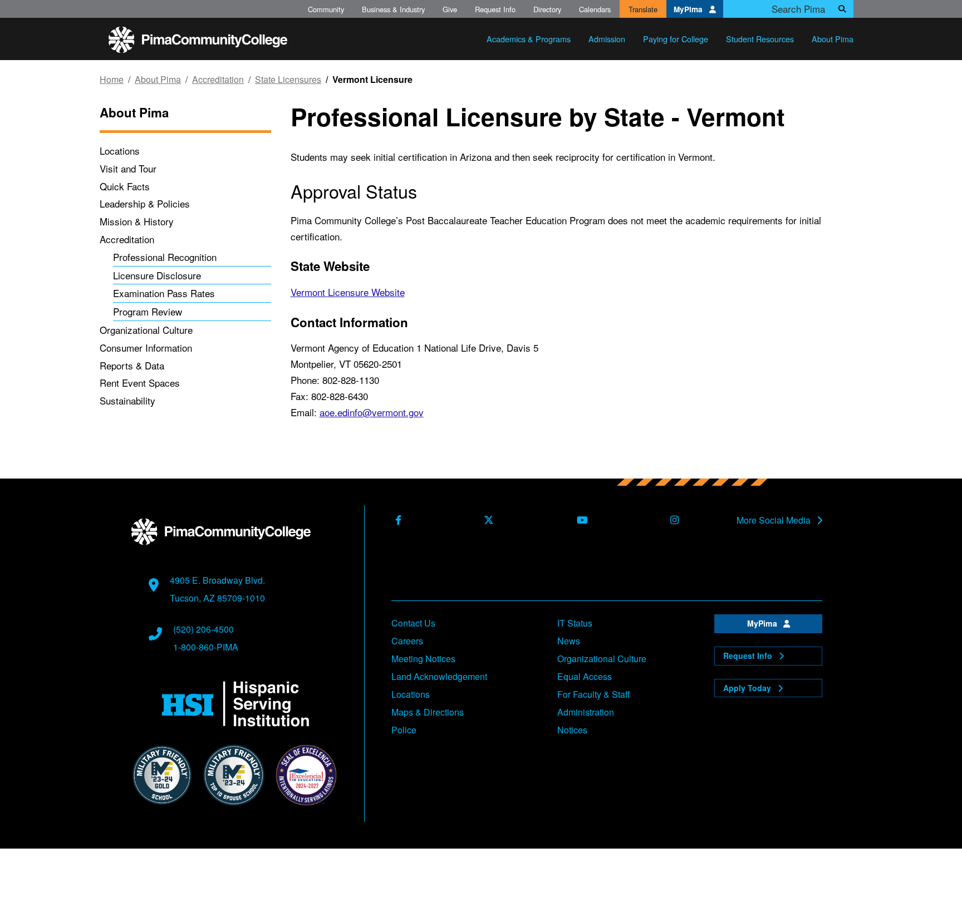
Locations (120, 150)
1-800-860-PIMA (205, 646)
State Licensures (288, 79)
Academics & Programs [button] (529, 39)
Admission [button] (606, 39)
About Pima (158, 79)
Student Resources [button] (760, 39)
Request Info (495, 9)
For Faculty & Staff (593, 694)
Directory (547, 9)
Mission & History (137, 221)
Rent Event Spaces (140, 383)
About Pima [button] (832, 39)
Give (450, 9)
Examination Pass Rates (164, 293)
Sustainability (127, 400)
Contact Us (413, 623)
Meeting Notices (423, 658)
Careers (407, 640)
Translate (643, 9)
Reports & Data (132, 365)
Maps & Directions (427, 712)
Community (326, 9)
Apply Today (748, 687)
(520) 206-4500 (203, 629)
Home (112, 79)
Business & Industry (393, 9)
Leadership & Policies (145, 203)
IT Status (574, 623)
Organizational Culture (146, 330)
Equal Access (584, 676)
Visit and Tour (128, 168)
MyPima (689, 9)
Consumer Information (146, 347)
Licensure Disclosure (157, 275)
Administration (585, 712)
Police (403, 729)
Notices (572, 729)
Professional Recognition (165, 257)
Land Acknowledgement (439, 676)
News (568, 640)
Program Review (147, 311)
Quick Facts (125, 186)
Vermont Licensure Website (348, 292)
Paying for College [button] (675, 39)
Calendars (595, 9)
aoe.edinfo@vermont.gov (372, 412)
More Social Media (775, 520)
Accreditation (218, 79)
